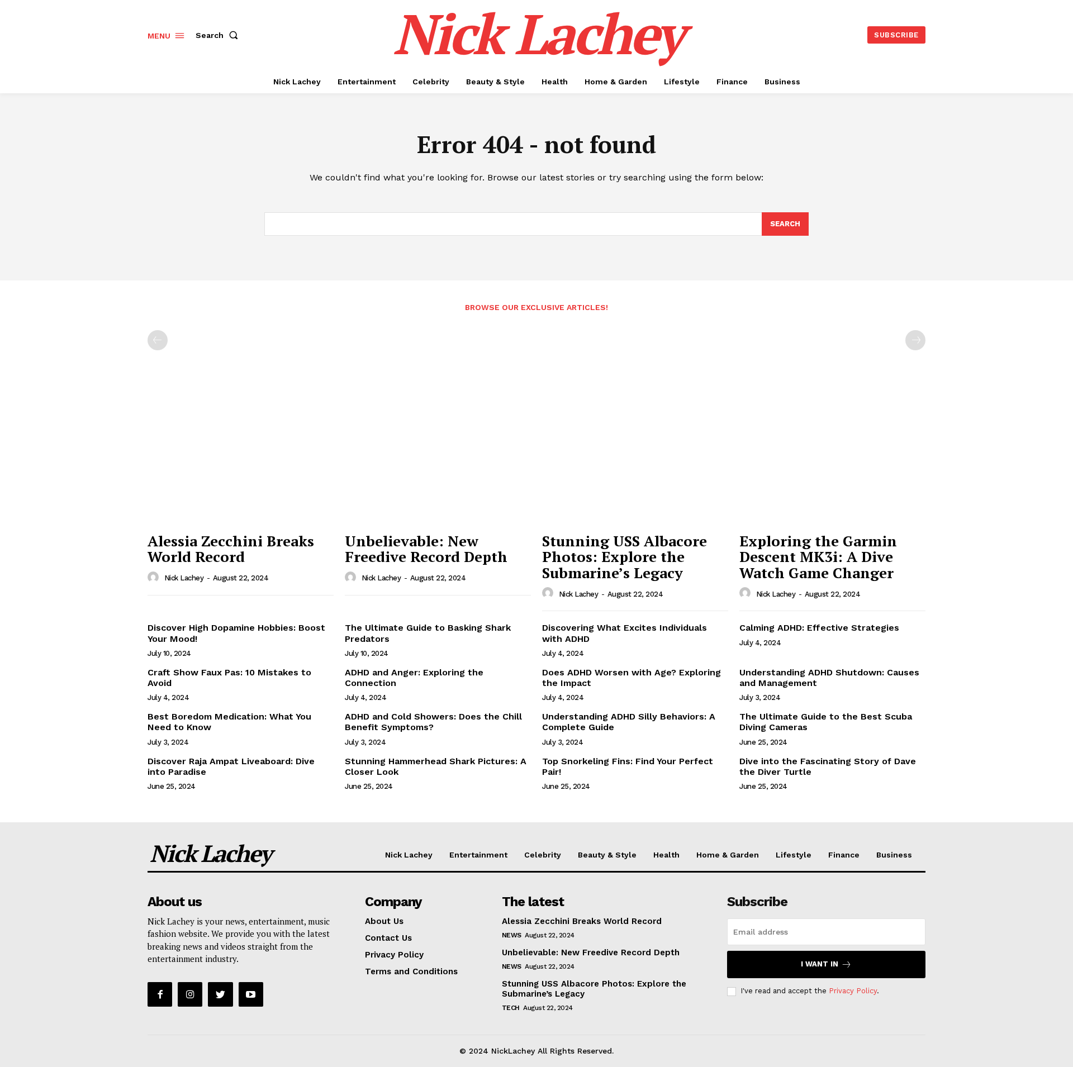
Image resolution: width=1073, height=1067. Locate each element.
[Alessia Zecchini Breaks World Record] (241, 457)
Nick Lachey (184, 578)
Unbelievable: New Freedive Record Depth (426, 548)
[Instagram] (190, 994)
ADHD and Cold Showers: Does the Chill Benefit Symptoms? (433, 721)
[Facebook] (160, 994)
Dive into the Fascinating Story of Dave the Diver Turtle (827, 766)
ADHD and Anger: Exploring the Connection (414, 677)
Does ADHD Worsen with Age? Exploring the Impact (631, 677)
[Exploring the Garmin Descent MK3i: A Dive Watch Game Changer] (832, 457)
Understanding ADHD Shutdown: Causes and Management (829, 677)
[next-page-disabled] (915, 340)
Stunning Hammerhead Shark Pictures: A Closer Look (435, 766)
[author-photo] (155, 577)
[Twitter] (220, 994)
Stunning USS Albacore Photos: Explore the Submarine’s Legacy (624, 556)
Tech (511, 1008)
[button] (219, 35)
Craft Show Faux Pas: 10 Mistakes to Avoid (229, 677)
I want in (819, 964)
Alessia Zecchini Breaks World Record (231, 548)
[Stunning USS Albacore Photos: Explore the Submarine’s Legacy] (635, 457)
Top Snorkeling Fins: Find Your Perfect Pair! (627, 766)
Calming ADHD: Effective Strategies (819, 627)
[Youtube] (251, 994)
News (511, 935)
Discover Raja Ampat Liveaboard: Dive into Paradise (231, 766)
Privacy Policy (853, 991)
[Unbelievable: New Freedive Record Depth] (438, 457)
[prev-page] (158, 340)
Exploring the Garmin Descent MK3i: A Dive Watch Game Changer (818, 556)
